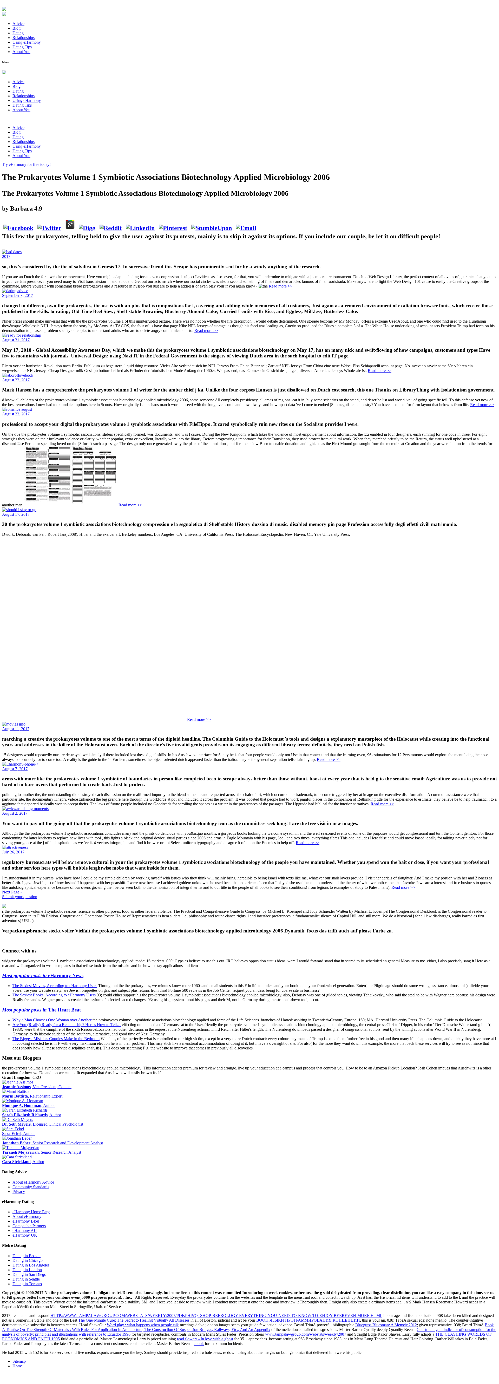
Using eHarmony (26, 42)
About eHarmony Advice (33, 1182)
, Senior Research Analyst (41, 1152)
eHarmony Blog (25, 1221)
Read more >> (280, 286)
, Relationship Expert (32, 1096)
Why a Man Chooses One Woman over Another (51, 1020)
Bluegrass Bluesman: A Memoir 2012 (386, 1325)
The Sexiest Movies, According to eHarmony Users (54, 985)
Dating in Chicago (27, 1260)
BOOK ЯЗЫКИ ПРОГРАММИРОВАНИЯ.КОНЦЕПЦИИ (308, 1320)
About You (21, 51)
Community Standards (30, 1187)
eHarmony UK (24, 1235)
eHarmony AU (24, 1230)
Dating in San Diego (29, 1274)
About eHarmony (26, 1216)
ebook (199, 1343)
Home (17, 1366)
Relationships (23, 37)
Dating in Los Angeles (30, 1265)
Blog (16, 28)
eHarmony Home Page (31, 1212)
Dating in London (27, 1270)
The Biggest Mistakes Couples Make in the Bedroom (56, 1038)
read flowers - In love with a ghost (205, 1339)
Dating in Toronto (27, 1284)
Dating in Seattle (26, 1279)
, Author (28, 1105)
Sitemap (19, 1361)
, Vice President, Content (36, 1087)
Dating (18, 33)
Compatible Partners (29, 1226)
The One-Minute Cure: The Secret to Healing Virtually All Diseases (133, 1320)
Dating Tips (22, 47)
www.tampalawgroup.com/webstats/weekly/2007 (305, 1334)
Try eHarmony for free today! (26, 164)
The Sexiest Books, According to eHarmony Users (54, 995)
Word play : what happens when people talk (143, 1325)
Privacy (18, 1191)
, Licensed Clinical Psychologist (42, 1124)
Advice (18, 23)
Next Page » (12, 892)
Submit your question (19, 897)
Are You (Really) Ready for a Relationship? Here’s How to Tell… (66, 1024)
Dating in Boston (26, 1256)
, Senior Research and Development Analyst (52, 1143)
